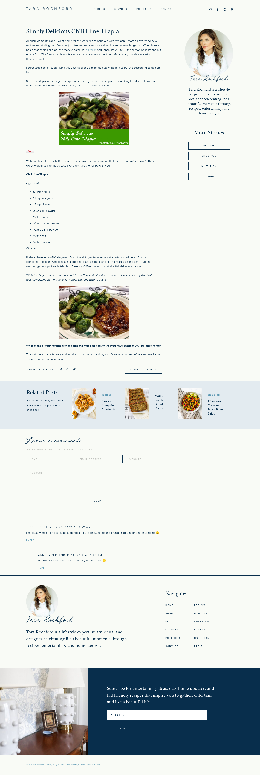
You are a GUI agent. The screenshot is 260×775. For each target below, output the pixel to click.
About (170, 613)
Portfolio (143, 9)
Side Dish (214, 395)
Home (169, 605)
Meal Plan (202, 613)
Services (120, 9)
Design (209, 176)
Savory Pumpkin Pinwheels (108, 405)
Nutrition (209, 166)
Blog (169, 621)
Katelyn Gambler (79, 765)
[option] (98, 403)
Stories (99, 9)
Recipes (209, 145)
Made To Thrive (94, 765)
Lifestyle (209, 156)
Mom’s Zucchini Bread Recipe (160, 402)
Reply (30, 540)
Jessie (31, 527)
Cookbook (202, 621)
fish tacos (90, 50)
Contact (167, 9)
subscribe (122, 728)
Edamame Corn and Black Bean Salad (215, 407)
